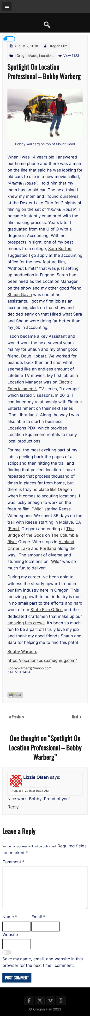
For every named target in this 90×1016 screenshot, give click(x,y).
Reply (13, 806)
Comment (13, 861)
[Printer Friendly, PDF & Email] (15, 695)
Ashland (66, 541)
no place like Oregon (52, 489)
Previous (18, 716)
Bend (14, 528)
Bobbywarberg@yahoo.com (29, 668)
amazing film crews (26, 622)
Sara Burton (59, 248)
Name (9, 916)
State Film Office (46, 609)
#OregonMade (25, 55)
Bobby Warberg (22, 651)
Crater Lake (18, 548)
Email (38, 916)
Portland (48, 548)
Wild (37, 509)
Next (75, 716)
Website (10, 934)
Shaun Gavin (19, 294)
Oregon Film (57, 46)
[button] (7, 6)
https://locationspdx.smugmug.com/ (42, 660)
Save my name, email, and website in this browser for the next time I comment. (42, 962)
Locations (46, 55)
